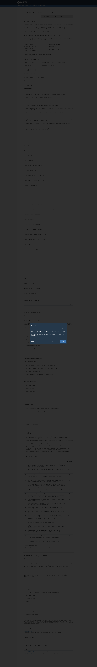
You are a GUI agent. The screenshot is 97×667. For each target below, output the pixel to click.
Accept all (63, 341)
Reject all (32, 341)
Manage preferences (54, 341)
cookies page (35, 335)
